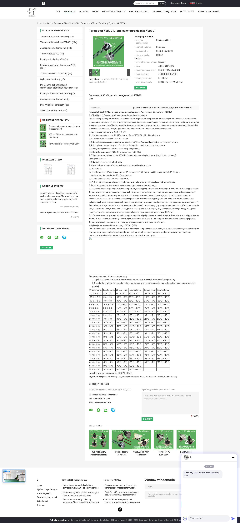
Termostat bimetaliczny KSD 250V (64, 144)
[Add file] (185, 518)
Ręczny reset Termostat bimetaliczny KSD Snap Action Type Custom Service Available (186, 453)
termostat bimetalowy (167, 377)
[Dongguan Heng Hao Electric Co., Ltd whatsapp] (51, 237)
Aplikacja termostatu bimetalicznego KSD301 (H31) (114, 225)
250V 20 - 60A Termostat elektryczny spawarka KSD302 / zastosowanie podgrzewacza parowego (122, 494)
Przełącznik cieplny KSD (52, 59)
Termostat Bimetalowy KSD (66, 23)
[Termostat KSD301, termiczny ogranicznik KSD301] (108, 52)
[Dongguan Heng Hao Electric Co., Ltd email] (43, 237)
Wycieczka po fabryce (113, 12)
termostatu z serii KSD (118, 119)
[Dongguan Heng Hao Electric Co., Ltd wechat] (58, 237)
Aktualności (187, 12)
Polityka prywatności (59, 520)
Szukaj (161, 3)
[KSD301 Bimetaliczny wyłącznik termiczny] (43, 135)
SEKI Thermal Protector (52, 110)
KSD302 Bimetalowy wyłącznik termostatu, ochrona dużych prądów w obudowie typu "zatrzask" (122, 501)
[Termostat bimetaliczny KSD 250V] (43, 143)
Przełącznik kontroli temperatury (56, 93)
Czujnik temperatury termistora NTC (57, 65)
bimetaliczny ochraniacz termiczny (124, 112)
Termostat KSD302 (49, 53)
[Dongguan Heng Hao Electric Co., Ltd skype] (65, 237)
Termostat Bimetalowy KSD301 (55, 42)
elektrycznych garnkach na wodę (145, 232)
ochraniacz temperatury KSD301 (157, 112)
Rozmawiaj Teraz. (179, 3)
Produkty (69, 12)
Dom (58, 12)
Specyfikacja (96, 132)
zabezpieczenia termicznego (134, 115)
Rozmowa (140, 87)
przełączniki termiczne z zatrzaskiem (139, 377)
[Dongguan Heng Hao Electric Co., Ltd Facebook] (43, 3)
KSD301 (117, 132)
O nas (95, 12)
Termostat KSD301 (98, 112)
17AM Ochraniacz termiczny (54, 73)
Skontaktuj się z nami (164, 12)
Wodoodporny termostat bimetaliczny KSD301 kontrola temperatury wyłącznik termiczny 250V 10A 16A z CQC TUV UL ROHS (121, 453)
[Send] (233, 518)
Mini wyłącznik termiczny (52, 105)
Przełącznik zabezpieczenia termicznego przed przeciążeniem (56, 86)
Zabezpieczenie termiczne (53, 48)
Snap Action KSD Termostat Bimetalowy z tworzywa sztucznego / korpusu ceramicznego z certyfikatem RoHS (141, 453)
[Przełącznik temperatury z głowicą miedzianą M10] (43, 127)
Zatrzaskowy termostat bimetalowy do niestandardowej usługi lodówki (81, 493)
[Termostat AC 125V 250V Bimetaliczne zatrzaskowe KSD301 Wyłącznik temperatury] (163, 439)
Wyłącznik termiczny (50, 79)
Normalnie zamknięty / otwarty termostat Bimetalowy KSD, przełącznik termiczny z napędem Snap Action (81, 501)
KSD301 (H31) (97, 115)
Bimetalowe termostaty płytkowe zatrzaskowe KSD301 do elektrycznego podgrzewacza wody (81, 487)
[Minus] (233, 457)
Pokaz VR (83, 12)
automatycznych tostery (105, 232)
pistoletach (166, 232)
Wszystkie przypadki (208, 12)
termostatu (108, 132)
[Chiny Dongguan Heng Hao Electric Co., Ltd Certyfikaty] (48, 169)
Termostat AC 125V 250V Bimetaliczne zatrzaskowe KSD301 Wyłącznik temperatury (163, 453)
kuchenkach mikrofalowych (121, 235)
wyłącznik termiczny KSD (110, 377)
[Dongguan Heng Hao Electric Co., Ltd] (31, 12)
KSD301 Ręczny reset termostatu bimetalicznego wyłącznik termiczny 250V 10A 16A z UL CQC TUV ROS (99, 453)
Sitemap (40, 505)
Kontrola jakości (138, 12)
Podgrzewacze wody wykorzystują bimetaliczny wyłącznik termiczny (120, 486)
